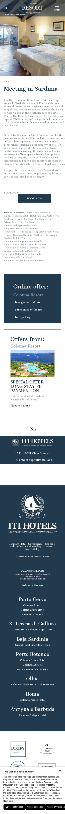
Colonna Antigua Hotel (32, 715)
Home (7, 81)
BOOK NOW (11, 192)
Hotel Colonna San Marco (32, 669)
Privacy (48, 546)
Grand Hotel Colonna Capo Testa (32, 629)
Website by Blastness (32, 585)
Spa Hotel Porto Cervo (47, 231)
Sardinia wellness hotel (16, 216)
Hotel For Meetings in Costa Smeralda (24, 241)
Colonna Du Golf (32, 664)
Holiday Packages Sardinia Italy (20, 225)
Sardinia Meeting (44, 219)
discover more (20, 405)
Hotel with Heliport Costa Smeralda (22, 254)
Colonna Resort (32, 605)
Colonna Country (32, 614)
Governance (35, 543)
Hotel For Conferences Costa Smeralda (24, 260)
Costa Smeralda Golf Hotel (18, 257)
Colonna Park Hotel (32, 609)
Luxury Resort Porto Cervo (32, 556)
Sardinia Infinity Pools (15, 238)
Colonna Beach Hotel (32, 660)
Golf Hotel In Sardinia (45, 235)
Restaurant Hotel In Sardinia (19, 231)
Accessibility (32, 549)
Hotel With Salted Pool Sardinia (20, 228)
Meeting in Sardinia (14, 212)
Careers (50, 543)
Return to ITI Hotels (15, 15)
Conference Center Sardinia (18, 219)
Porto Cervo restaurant (38, 212)
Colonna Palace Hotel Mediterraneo (32, 684)
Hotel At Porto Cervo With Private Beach (25, 244)
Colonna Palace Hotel (32, 700)
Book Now (34, 198)
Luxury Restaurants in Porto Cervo (22, 251)
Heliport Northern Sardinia (18, 235)
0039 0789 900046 (24, 574)
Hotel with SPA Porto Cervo (44, 216)
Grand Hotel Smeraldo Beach (32, 645)
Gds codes (16, 546)
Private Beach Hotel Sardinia (19, 222)
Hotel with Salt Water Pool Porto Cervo (24, 247)
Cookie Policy (33, 546)
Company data (17, 543)
